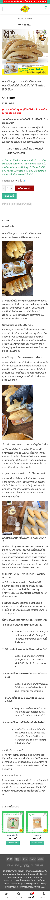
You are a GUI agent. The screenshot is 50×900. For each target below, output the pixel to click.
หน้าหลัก (9, 865)
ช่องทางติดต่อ (37, 865)
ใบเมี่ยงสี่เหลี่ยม (13, 836)
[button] (4, 9)
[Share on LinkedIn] (29, 204)
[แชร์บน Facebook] (9, 204)
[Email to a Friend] (19, 204)
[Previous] (2, 830)
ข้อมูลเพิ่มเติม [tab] (8, 226)
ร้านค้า (29, 18)
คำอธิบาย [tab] (6, 220)
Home (21, 18)
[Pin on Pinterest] (24, 204)
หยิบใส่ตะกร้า (25, 188)
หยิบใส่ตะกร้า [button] (13, 843)
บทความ (25, 865)
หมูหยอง (37, 836)
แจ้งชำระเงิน (25, 867)
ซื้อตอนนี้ (9, 196)
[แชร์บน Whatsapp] (4, 204)
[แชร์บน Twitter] (14, 204)
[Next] (47, 830)
